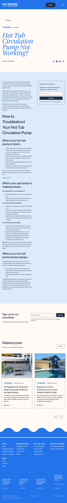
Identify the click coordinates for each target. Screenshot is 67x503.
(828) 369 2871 (58, 475)
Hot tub (4, 82)
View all (60, 346)
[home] (9, 5)
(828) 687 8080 (23, 479)
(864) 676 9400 (6, 479)
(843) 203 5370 (40, 479)
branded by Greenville (14, 498)
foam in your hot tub (12, 99)
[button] (56, 417)
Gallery (51, 5)
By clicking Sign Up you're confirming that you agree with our (45, 319)
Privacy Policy (58, 101)
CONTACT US (6, 178)
